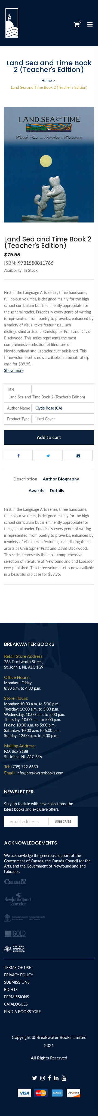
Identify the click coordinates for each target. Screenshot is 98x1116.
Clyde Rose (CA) (48, 408)
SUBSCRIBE (63, 821)
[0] (76, 24)
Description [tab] (25, 478)
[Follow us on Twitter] (48, 455)
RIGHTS (11, 989)
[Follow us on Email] (78, 455)
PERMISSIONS (16, 996)
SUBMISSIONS (17, 982)
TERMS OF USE (17, 967)
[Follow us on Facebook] (18, 455)
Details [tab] (57, 490)
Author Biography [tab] (61, 478)
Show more (13, 370)
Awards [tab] (36, 490)
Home (46, 80)
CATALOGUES (16, 1004)
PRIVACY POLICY (18, 975)
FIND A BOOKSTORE (22, 1011)
